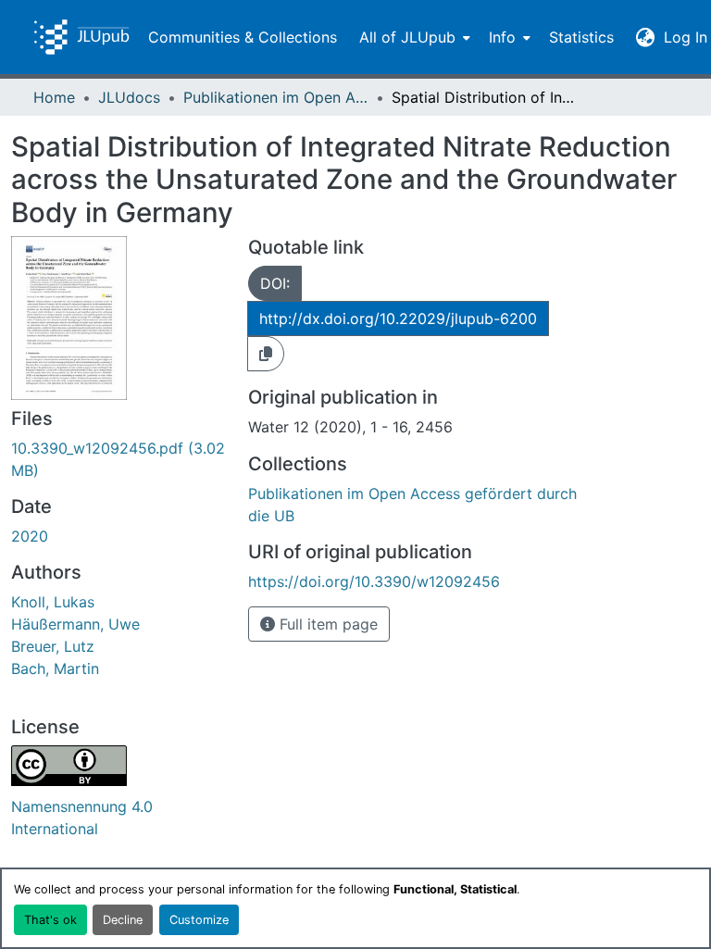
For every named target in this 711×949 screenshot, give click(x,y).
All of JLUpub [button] (407, 37)
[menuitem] (413, 37)
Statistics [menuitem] (581, 37)
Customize (199, 920)
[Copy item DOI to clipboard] (265, 353)
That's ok (50, 920)
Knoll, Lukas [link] (52, 602)
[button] (81, 37)
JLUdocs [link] (129, 97)
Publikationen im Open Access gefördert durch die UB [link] (275, 97)
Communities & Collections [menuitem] (242, 37)
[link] (118, 459)
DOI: (275, 283)
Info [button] (502, 37)
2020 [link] (29, 536)
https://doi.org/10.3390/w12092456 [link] (374, 581)
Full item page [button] (326, 624)
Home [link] (54, 97)
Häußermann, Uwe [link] (75, 624)
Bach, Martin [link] (55, 668)
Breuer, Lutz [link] (52, 646)
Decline (123, 920)
